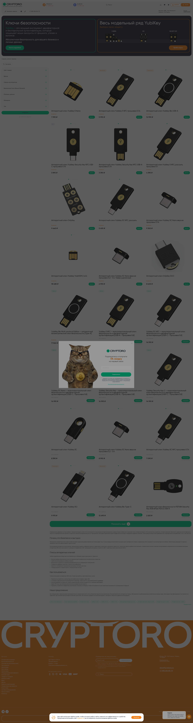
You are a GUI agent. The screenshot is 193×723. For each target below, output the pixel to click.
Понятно (136, 717)
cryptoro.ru (80, 718)
